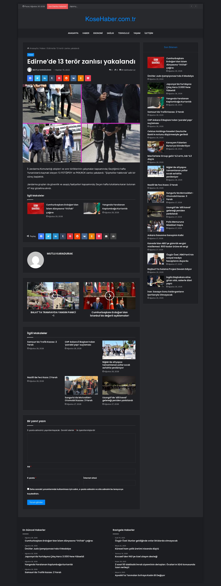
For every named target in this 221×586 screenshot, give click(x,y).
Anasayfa (73, 33)
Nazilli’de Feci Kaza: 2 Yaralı (42, 377)
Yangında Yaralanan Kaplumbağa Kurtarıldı (178, 100)
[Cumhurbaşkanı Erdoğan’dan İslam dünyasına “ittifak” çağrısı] (35, 208)
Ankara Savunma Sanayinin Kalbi (165, 235)
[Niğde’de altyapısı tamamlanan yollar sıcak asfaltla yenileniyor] (118, 350)
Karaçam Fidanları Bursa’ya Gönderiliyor (178, 144)
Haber (86, 33)
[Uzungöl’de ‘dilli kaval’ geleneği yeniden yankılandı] (118, 385)
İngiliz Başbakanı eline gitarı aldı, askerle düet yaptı (179, 280)
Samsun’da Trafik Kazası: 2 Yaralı (42, 343)
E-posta (31, 478)
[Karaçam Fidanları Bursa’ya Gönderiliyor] (155, 146)
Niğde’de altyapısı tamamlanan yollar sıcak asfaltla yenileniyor (116, 365)
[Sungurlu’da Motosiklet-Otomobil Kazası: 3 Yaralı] (81, 385)
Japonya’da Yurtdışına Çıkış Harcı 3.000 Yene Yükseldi (94, 6)
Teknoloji (123, 33)
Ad (29, 466)
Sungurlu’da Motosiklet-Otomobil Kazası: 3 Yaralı (78, 399)
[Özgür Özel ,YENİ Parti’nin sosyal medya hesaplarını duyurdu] (155, 258)
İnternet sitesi (90, 478)
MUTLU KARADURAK (42, 70)
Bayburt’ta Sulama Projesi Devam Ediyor (169, 269)
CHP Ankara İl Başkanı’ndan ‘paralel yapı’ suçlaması (80, 343)
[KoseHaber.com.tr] (110, 19)
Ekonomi (98, 33)
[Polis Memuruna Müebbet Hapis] (155, 226)
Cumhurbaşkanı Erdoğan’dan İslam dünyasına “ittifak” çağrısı (62, 208)
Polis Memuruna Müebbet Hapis (175, 223)
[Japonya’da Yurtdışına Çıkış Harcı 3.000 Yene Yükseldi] (155, 88)
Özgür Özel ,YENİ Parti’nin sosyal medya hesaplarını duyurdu (180, 257)
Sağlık (110, 33)
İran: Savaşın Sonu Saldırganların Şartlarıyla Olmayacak (165, 293)
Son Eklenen (170, 47)
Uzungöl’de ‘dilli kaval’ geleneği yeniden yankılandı (117, 399)
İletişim (149, 33)
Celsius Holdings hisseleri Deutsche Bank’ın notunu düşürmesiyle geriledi (167, 133)
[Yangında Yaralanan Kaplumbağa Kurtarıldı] (92, 208)
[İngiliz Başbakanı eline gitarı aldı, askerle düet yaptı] (155, 281)
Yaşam (137, 33)
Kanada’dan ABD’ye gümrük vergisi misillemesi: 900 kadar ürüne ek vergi (167, 245)
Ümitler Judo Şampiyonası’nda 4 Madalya (170, 75)
